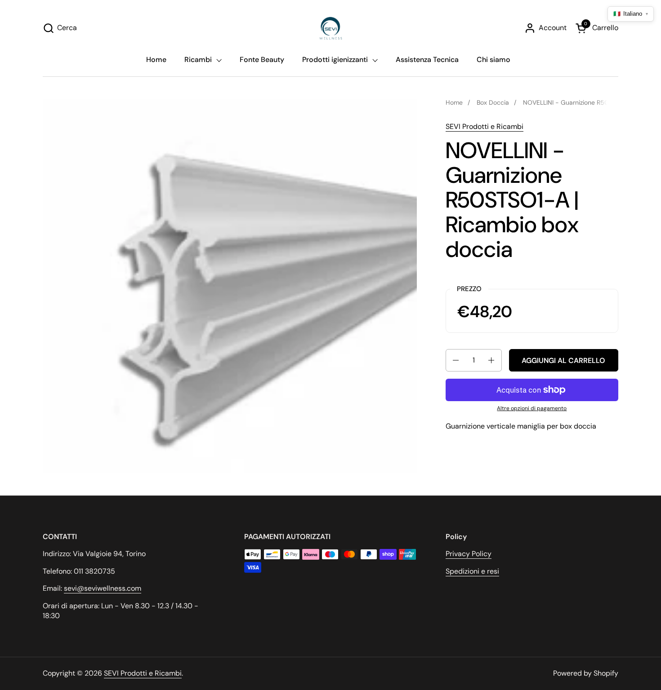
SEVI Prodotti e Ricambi (484, 126)
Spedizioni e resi (472, 571)
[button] (60, 28)
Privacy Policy (468, 553)
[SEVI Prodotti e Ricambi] (330, 28)
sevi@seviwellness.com (102, 588)
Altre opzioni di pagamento (532, 408)
